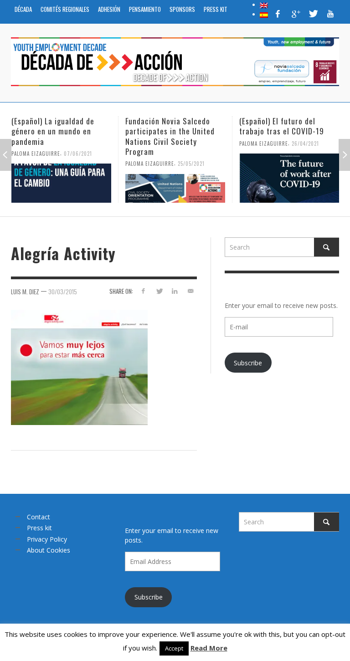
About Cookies (48, 550)
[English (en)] (264, 4)
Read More (208, 647)
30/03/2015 (62, 291)
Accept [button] (174, 648)
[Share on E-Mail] (191, 291)
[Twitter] (312, 14)
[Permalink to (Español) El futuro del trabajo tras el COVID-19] (289, 178)
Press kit (39, 527)
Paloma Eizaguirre (35, 153)
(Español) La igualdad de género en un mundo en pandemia (52, 131)
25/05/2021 (191, 163)
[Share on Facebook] (143, 291)
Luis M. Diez (25, 291)
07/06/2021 (78, 153)
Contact (38, 516)
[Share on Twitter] (159, 291)
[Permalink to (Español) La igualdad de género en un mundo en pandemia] (61, 183)
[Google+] (295, 14)
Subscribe (248, 363)
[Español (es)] (264, 14)
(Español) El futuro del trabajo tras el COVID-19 (281, 126)
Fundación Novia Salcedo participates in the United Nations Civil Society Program (170, 136)
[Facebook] (278, 14)
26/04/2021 (305, 143)
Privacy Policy (47, 539)
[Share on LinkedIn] (175, 291)
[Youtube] (330, 14)
